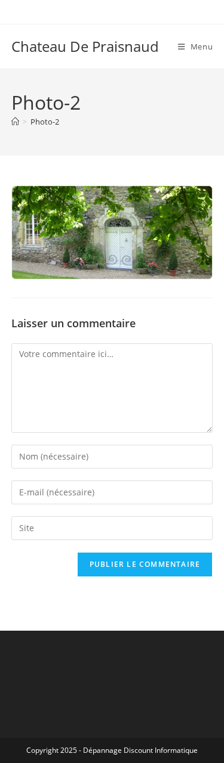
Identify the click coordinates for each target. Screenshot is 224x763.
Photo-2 (44, 121)
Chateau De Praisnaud (85, 46)
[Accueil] (15, 121)
